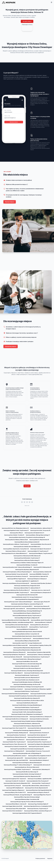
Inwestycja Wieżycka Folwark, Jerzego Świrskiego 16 (17, 794)
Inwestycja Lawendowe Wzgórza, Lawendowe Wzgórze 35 (27, 604)
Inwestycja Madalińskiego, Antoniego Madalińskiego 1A (27, 611)
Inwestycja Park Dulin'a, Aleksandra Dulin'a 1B (40, 728)
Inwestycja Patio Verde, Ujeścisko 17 (37, 735)
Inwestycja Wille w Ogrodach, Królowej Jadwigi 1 (27, 797)
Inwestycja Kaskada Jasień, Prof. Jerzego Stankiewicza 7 (27, 597)
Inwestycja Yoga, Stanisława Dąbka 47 (38, 804)
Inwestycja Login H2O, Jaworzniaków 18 (14, 608)
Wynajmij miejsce (27, 21)
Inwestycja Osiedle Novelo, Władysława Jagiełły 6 (38, 689)
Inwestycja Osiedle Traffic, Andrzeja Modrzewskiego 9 (27, 712)
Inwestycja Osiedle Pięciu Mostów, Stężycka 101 (27, 698)
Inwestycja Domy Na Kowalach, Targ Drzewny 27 (27, 558)
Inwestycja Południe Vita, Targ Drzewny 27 (14, 742)
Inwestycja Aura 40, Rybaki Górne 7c (34, 532)
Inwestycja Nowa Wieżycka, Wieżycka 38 (14, 652)
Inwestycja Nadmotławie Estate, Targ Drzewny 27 (18, 638)
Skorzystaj (27, 485)
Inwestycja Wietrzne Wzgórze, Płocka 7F (38, 792)
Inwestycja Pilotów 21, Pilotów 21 (15, 739)
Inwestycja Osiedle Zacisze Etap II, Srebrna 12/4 (15, 716)
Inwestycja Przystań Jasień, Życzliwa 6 (39, 746)
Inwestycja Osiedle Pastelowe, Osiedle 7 (41, 693)
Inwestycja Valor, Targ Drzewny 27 (41, 783)
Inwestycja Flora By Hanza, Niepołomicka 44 (27, 569)
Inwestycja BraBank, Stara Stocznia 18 (41, 544)
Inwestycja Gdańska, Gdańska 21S (42, 571)
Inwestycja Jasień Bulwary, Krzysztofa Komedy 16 (16, 583)
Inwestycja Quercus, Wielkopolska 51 (14, 751)
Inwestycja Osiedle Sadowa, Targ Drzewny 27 (27, 707)
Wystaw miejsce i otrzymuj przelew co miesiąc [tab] (40, 117)
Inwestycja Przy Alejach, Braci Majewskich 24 (40, 744)
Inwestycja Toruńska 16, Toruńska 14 (15, 781)
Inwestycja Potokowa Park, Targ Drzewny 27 (39, 742)
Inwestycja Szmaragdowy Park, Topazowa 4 (14, 778)
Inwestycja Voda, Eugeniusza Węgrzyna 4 (13, 790)
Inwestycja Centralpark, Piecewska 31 (40, 548)
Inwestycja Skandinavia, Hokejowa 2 (39, 760)
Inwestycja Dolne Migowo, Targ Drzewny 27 (40, 553)
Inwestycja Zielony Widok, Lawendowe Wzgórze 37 (38, 810)
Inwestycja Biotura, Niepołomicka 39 (39, 539)
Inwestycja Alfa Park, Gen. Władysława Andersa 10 (15, 528)
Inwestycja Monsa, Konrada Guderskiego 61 (17, 624)
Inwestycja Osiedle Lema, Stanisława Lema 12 (27, 680)
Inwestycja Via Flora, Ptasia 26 (13, 785)
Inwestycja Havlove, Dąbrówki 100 (39, 576)
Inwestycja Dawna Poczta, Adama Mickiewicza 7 (14, 553)
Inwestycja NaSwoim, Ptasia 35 (41, 638)
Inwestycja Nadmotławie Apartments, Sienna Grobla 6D (27, 636)
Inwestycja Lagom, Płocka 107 (42, 601)
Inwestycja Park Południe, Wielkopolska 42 (16, 732)
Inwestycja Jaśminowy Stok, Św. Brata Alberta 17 (17, 590)
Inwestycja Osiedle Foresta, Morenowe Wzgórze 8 (27, 668)
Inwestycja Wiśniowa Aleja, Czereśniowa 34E (27, 799)
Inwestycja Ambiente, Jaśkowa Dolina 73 (41, 528)
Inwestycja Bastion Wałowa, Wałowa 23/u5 (16, 539)
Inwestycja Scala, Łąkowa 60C (15, 758)
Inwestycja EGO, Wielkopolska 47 (42, 567)
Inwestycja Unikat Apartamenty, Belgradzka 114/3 (17, 783)
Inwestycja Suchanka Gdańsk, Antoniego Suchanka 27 (27, 774)
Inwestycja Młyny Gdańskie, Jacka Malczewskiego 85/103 (17, 622)
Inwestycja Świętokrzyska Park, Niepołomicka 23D (27, 776)
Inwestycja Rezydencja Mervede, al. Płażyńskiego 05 (27, 753)
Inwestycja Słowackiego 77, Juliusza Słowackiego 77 (18, 765)
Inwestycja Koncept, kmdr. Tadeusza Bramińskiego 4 (18, 601)
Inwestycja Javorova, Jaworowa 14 (41, 590)
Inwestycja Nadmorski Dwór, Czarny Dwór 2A (27, 634)
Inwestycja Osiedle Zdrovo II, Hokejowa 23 (16, 719)
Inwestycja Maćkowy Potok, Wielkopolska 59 (38, 608)
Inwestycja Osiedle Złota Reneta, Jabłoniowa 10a (27, 723)
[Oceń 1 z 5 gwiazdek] (22, 502)
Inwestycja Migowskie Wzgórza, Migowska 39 (27, 617)
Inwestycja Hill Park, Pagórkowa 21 (16, 578)
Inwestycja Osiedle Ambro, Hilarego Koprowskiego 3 (27, 659)
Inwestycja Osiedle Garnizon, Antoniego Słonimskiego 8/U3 (27, 670)
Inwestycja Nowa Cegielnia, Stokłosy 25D (40, 645)
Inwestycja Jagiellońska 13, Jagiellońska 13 (27, 581)
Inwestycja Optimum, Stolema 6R (13, 657)
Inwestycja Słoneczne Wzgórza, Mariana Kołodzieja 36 (27, 762)
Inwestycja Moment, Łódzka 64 (43, 622)
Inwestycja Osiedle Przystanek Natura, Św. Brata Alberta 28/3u (27, 700)
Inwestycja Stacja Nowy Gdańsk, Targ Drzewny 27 (17, 769)
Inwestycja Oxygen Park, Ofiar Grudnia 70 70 (14, 728)
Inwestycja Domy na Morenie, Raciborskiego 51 (27, 560)
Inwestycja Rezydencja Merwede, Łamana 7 (15, 755)
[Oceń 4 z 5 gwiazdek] (29, 502)
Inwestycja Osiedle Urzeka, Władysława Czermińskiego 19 (27, 714)
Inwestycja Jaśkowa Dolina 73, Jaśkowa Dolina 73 (27, 588)
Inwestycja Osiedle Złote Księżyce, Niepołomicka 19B (27, 725)
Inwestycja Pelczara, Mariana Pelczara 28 (15, 737)
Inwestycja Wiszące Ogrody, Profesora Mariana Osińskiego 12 (27, 801)
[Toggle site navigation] (51, 2)
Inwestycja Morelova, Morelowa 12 (39, 624)
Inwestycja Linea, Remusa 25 (41, 606)
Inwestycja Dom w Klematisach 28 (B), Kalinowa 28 (27, 555)
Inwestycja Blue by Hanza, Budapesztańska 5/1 (27, 542)
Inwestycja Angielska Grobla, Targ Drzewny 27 (16, 530)
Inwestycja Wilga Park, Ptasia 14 (42, 794)
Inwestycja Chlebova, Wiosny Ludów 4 (16, 551)
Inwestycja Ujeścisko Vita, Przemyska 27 (38, 781)
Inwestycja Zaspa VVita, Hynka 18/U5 (16, 808)
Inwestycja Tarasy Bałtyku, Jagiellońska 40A (39, 778)
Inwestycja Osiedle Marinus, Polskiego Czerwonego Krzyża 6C (27, 686)
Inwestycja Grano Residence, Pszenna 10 (17, 576)
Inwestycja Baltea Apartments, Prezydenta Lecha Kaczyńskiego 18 (27, 537)
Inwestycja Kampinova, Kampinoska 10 (41, 592)
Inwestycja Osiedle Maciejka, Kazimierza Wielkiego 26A (27, 682)
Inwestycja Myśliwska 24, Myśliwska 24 (27, 629)
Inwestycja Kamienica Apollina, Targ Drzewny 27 (16, 592)
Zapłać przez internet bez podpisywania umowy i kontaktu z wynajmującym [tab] (39, 94)
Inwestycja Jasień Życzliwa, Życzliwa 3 (41, 583)
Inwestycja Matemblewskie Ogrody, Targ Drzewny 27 (27, 615)
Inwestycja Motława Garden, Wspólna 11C (17, 627)
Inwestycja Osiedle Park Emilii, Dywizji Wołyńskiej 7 (15, 693)
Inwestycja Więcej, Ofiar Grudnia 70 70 (15, 792)
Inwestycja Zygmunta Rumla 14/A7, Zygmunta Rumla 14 (27, 813)
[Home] (9, 2)
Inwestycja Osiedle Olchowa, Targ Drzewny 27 (27, 691)
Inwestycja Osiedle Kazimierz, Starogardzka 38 (37, 673)
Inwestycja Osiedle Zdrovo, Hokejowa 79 (40, 716)
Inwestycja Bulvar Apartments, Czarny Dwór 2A (16, 548)
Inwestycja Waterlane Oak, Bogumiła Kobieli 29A (39, 790)
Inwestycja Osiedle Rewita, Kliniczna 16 (27, 703)
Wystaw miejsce (9, 202)
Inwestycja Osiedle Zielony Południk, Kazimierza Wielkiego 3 (27, 721)
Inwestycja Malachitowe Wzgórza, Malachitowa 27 (27, 613)
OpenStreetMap (44, 848)
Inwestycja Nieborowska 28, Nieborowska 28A (15, 645)
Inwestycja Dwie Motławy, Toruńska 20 (27, 565)
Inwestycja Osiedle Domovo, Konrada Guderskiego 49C (27, 663)
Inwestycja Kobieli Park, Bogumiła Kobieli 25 (27, 599)
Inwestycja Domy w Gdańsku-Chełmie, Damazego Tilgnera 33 (27, 562)
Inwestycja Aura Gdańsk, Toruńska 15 (14, 535)
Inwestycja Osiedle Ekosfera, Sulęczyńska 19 (27, 666)
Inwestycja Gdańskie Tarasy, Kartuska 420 (16, 574)
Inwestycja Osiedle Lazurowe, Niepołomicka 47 (27, 677)
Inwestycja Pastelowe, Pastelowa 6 (16, 735)
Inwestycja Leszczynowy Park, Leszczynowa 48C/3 (18, 606)
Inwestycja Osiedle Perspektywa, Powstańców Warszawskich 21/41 (27, 696)
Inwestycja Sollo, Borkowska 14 (42, 765)
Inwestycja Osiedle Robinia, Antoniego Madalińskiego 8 (27, 705)
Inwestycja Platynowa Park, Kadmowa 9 (36, 739)
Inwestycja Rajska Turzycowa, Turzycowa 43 (38, 751)
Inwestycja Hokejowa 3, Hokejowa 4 (37, 578)
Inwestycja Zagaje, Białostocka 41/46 (12, 806)
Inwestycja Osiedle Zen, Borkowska (39, 719)
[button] (25, 833)
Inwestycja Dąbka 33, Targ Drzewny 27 (38, 551)
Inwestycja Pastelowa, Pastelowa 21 (39, 732)
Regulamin (49, 858)
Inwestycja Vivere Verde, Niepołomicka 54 (36, 788)
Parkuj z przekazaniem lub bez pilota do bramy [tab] (38, 139)
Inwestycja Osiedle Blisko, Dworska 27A (27, 661)
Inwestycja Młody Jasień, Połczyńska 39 (41, 620)
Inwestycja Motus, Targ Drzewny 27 (38, 627)
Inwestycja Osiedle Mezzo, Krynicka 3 (13, 689)
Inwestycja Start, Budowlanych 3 (41, 769)
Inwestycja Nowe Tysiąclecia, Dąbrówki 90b (39, 652)
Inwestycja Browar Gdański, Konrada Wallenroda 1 (27, 546)
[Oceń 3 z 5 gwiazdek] (27, 502)
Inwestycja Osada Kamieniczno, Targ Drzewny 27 (37, 657)
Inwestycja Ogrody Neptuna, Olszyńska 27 (14, 654)
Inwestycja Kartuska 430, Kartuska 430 (27, 594)
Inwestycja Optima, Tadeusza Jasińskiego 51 (39, 654)
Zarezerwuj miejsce (10, 346)
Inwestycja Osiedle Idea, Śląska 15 (13, 673)
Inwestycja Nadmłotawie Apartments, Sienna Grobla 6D (27, 631)
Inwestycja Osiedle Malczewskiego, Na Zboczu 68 (27, 684)
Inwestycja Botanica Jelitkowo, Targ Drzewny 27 (16, 544)
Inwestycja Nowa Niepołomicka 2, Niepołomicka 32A (27, 650)
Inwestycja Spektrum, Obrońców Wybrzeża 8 (27, 767)
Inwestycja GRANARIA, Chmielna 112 (39, 574)
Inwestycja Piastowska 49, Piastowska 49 (39, 737)
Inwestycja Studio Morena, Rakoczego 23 (27, 771)
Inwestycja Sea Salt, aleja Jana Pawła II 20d (16, 760)
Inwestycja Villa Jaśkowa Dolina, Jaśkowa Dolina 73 (36, 785)
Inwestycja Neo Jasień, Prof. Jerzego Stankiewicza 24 (27, 643)
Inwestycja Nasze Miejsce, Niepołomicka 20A (27, 640)
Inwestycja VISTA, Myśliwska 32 (14, 788)
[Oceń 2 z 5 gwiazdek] (24, 502)
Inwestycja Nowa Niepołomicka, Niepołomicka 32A (27, 647)
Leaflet (38, 848)
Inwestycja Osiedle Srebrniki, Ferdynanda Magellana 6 (27, 709)
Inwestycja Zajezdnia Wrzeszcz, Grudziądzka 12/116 (38, 806)
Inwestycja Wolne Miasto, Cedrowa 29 (16, 804)
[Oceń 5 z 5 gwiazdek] (32, 502)
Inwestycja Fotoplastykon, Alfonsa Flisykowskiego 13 (17, 571)
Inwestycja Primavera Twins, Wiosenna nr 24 (14, 744)
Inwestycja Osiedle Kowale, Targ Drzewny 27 (27, 675)
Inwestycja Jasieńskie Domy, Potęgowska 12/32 (27, 585)
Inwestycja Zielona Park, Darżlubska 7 (12, 810)
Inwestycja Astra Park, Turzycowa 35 (40, 530)
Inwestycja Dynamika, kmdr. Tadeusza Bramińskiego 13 (17, 567)
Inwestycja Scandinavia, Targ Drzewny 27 (36, 758)
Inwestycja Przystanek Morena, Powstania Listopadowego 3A (27, 748)
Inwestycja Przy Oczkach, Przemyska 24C (16, 746)
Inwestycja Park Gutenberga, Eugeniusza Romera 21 (27, 730)
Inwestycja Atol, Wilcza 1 (16, 532)
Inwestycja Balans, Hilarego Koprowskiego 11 (38, 535)
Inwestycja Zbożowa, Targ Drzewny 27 (37, 808)
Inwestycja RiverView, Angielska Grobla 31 (39, 755)
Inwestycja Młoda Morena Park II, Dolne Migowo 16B (15, 620)
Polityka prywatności (40, 858)
